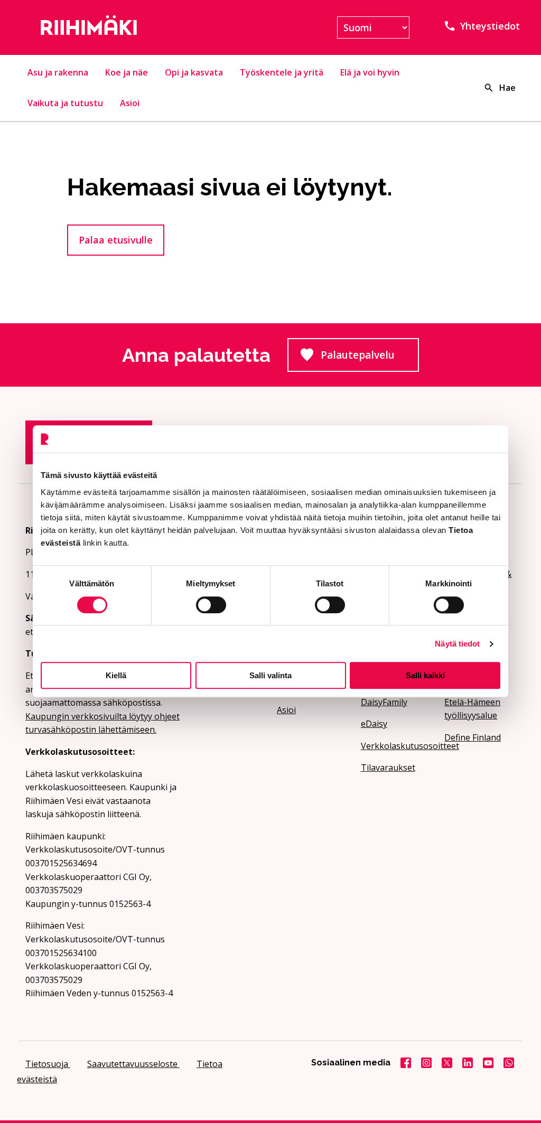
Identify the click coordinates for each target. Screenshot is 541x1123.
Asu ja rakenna (57, 72)
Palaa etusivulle (116, 239)
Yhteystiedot (490, 26)
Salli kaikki (425, 675)
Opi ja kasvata (194, 72)
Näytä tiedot (457, 643)
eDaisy (374, 723)
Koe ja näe (126, 72)
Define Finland (472, 737)
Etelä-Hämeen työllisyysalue (472, 709)
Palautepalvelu (370, 358)
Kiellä (116, 675)
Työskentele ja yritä (281, 72)
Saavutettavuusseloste (133, 1064)
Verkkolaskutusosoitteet (396, 746)
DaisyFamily (384, 702)
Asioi (129, 103)
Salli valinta (270, 675)
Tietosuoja (47, 1064)
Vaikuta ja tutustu (65, 103)
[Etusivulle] (102, 27)
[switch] (211, 604)
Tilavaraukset (388, 767)
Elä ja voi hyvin (369, 72)
